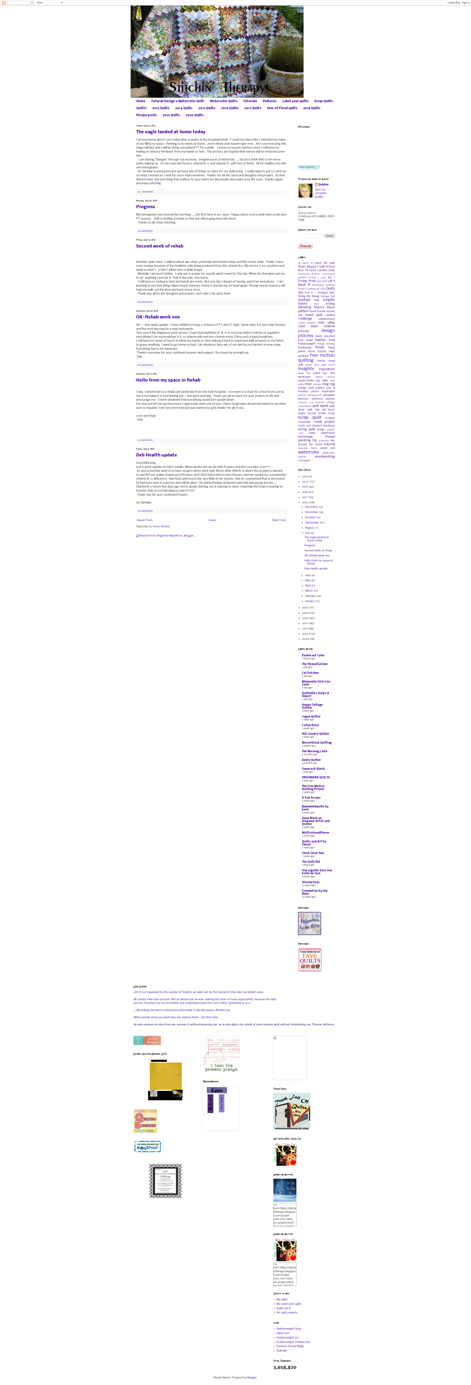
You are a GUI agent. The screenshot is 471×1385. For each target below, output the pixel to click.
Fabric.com (283, 1333)
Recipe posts (146, 115)
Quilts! (141, 108)
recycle (312, 413)
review (322, 413)
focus (311, 351)
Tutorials (250, 101)
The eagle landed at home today (170, 132)
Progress (145, 207)
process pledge (325, 402)
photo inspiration (323, 391)
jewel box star (324, 373)
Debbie (324, 184)
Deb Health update (156, 455)
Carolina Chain (326, 270)
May (308, 580)
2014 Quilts (183, 108)
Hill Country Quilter (315, 734)
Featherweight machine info (293, 1342)
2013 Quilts (160, 108)
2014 (305, 613)
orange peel (306, 388)
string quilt (306, 429)
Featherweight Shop (289, 1328)
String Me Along (308, 296)
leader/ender (306, 380)
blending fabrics (311, 307)
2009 (306, 639)
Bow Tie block (307, 270)
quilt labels (320, 406)
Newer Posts (145, 520)
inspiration (327, 369)
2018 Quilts (311, 108)
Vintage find (328, 296)
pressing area (306, 402)
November (312, 512)
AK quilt (329, 263)
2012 (305, 623)
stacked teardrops (323, 425)
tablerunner (328, 433)
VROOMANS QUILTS (316, 777)
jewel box (304, 373)
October (310, 517)
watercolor (308, 452)
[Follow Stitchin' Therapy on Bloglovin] (309, 169)
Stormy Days (311, 882)
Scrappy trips (326, 292)
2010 (305, 633)
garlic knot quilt (316, 365)
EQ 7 (331, 277)
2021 (305, 476)
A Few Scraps (311, 797)
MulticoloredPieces (315, 832)
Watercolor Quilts (223, 101)
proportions (304, 406)
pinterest (317, 398)
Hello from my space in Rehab (168, 380)
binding (330, 303)
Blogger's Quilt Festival (321, 266)
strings (321, 429)
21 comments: (145, 231)
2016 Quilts (229, 108)
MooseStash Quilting (317, 742)
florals (319, 347)
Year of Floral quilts (282, 108)
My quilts (282, 1299)
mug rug (328, 384)
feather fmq (325, 340)
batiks (302, 304)
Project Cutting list (309, 288)
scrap (331, 413)
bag (316, 300)
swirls (312, 433)
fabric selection (325, 336)
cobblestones (326, 318)
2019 (305, 486)
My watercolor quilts (289, 1304)
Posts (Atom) (161, 526)
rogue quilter (311, 716)
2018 (305, 492)
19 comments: (145, 302)
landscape (304, 376)
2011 (305, 628)
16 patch (303, 263)
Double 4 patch (318, 278)
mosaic (317, 384)
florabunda (304, 347)
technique (305, 437)
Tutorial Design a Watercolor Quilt (177, 101)
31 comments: (145, 440)
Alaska (302, 266)
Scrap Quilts (323, 101)
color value (326, 322)
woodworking (325, 456)
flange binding (326, 344)
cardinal (330, 315)
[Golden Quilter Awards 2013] (165, 1101)
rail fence (328, 409)
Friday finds (307, 281)
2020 (305, 481)
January (310, 601)
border (321, 311)
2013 (305, 618)
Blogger (252, 1377)
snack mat (304, 425)
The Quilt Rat (311, 861)
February (311, 596)
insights (306, 369)
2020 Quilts (194, 115)
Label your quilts (295, 101)
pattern (320, 388)
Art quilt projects (287, 1312)
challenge (305, 319)
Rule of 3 (310, 292)
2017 (305, 497)
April (308, 585)
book (313, 311)
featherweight (306, 343)
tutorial (329, 444)
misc (308, 384)
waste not (327, 448)
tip (315, 440)
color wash (308, 326)
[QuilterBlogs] (147, 1044)
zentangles (304, 460)
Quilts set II (284, 1308)
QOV (323, 288)
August (310, 527)
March (309, 590)
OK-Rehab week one (158, 317)
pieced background (309, 395)
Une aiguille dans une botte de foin (317, 872)
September (312, 522)
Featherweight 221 (288, 1337)
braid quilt (314, 315)
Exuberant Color (313, 655)
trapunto (324, 440)
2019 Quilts (171, 115)
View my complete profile (321, 193)
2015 (305, 607)
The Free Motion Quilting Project (313, 788)
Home (140, 101)
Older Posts (279, 520)
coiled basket (306, 323)
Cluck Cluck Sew (313, 853)
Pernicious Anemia (323, 285)
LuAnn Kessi (310, 725)
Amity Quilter (311, 760)
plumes (330, 398)
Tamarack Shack (313, 769)
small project (324, 422)
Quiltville (282, 1350)
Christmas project (309, 274)
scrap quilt (309, 417)
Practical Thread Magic (290, 1346)
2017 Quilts (252, 108)
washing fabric (307, 448)
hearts (331, 365)
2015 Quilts (206, 108)
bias (316, 304)
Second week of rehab (159, 246)
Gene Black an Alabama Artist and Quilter (316, 821)
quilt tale (313, 409)
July (307, 533)
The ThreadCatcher (315, 664)
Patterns (270, 101)
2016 (305, 502)
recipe (301, 413)
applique (304, 300)
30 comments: (146, 191)
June (308, 575)
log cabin (322, 380)
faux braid (305, 340)
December (311, 507)
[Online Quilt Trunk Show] (291, 1129)
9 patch (316, 263)
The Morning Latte (314, 751)
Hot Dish (322, 281)
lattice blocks (325, 377)
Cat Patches (310, 673)
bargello (329, 300)
